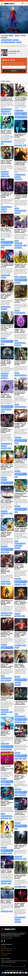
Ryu (2, 615)
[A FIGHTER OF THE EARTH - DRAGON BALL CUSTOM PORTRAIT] (20, 593)
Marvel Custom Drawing (7, 40)
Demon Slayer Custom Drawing (19, 440)
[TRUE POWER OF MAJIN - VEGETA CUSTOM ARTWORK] (20, 656)
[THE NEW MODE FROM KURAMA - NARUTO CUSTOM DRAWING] (20, 520)
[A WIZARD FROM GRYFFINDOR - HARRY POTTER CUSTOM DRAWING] (7, 624)
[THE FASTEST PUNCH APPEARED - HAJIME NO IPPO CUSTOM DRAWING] (20, 624)
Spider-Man (3, 211)
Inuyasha (17, 208)
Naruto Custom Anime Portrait (6, 406)
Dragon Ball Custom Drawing (19, 474)
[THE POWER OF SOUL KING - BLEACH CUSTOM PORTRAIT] (7, 220)
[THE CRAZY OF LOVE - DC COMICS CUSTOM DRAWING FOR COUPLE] (7, 90)
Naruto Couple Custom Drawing (20, 280)
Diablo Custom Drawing (6, 678)
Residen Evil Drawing (5, 307)
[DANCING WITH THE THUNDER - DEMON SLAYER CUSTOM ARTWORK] (20, 415)
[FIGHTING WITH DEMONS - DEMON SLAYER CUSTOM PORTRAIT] (20, 767)
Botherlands (3, 778)
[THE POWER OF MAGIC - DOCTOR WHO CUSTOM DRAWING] (20, 803)
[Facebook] (4, 941)
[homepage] (8, 3)
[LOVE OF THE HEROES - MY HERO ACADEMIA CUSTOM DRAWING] (20, 90)
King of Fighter (4, 375)
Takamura (17, 647)
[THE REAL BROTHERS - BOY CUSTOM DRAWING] (20, 867)
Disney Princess (18, 247)
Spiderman (19, 42)
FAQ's (2, 952)
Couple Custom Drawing (6, 109)
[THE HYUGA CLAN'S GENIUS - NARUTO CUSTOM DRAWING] (7, 122)
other (24, 145)
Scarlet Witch (17, 922)
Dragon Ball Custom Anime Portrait (6, 850)
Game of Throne (4, 174)
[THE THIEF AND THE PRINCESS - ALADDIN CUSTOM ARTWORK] (20, 221)
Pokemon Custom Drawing (20, 375)
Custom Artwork (18, 243)
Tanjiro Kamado (22, 795)
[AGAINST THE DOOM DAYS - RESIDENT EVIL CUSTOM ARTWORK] (7, 286)
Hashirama (17, 310)
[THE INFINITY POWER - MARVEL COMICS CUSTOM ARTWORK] (20, 154)
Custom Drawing (18, 145)
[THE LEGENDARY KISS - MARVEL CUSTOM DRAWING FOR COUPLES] (7, 185)
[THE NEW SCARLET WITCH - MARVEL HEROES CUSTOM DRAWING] (20, 895)
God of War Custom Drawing (5, 341)
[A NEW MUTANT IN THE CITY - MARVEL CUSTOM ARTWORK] (7, 862)
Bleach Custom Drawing (6, 245)
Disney (24, 245)
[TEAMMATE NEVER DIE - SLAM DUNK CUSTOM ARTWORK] (7, 689)
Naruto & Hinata (22, 277)
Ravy (2, 515)
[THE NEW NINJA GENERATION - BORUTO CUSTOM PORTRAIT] (7, 723)
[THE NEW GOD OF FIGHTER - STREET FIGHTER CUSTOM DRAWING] (7, 352)
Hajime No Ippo (18, 645)
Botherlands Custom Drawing (5, 781)
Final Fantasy (4, 480)
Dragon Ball (17, 471)
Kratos (2, 344)
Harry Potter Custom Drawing (5, 647)
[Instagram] (2, 941)
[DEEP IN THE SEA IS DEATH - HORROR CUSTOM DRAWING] (7, 892)
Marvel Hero (15, 40)
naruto (16, 277)
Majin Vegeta (17, 685)
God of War (3, 338)
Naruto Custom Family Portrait (19, 719)
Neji (2, 144)
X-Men (9, 448)
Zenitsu (16, 443)
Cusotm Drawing (4, 373)
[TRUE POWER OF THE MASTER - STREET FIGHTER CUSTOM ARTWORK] (7, 592)
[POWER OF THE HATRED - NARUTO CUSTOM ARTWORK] (20, 321)
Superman (3, 277)
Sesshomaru (17, 213)
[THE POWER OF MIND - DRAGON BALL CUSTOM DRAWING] (20, 452)
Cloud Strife (3, 477)
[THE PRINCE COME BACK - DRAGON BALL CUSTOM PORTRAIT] (7, 827)
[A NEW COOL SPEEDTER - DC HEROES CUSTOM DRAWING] (7, 560)
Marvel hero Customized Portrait (8, 42)
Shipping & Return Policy (6, 948)
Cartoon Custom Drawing (6, 816)
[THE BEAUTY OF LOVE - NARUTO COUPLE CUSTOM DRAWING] (20, 256)
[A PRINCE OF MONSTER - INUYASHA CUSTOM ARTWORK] (20, 187)
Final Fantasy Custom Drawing (5, 483)
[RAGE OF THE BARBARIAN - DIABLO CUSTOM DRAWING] (7, 656)
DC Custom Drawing (5, 111)
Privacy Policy (4, 955)
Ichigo (2, 247)
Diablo (2, 676)
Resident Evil (4, 309)
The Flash (8, 583)
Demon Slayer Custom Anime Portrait (19, 792)
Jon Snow (3, 176)
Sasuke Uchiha (18, 345)
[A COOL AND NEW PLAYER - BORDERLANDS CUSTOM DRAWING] (7, 758)
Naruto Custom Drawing (6, 141)
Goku (16, 477)
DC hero (3, 583)
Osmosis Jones (4, 818)
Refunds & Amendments (6, 950)
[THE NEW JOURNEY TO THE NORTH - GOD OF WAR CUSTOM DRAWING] (7, 317)
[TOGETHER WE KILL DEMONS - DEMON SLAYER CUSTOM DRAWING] (7, 524)
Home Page (3, 947)
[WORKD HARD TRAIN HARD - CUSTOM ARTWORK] (20, 837)
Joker (9, 113)
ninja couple (17, 282)
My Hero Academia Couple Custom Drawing (20, 113)
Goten (24, 758)
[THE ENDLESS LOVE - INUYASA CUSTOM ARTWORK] (20, 384)
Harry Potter (3, 644)
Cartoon (3, 813)
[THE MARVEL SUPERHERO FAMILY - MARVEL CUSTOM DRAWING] (7, 420)
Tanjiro (2, 552)
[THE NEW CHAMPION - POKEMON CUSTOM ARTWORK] (20, 353)
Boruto (2, 743)
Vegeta (9, 853)
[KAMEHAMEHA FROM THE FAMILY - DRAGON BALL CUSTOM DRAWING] (20, 730)
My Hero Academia (19, 110)
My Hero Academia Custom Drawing (20, 117)
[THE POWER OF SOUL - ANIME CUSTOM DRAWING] (20, 126)
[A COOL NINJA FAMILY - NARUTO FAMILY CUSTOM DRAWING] (20, 693)
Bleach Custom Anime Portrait (5, 242)
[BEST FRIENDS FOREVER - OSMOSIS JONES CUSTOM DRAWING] (7, 793)
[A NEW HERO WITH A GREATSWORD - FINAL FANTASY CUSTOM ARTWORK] (7, 457)
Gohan (16, 758)
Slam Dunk (3, 714)
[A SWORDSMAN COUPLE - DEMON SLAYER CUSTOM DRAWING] (20, 556)
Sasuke (2, 411)
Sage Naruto (17, 548)
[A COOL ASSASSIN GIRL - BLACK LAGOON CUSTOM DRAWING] (7, 492)
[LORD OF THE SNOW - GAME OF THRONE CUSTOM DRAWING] (7, 152)
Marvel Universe (18, 179)
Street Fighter (4, 378)
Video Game (7, 680)
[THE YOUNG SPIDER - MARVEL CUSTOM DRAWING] (14, 20)
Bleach (2, 239)
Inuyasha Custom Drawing (20, 210)
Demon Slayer (18, 437)
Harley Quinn (4, 113)
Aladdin (16, 241)
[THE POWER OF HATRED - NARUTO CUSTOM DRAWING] (7, 386)
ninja (24, 722)
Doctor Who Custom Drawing (19, 826)
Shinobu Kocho (18, 584)
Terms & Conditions (5, 953)
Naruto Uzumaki (18, 546)
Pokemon (17, 373)
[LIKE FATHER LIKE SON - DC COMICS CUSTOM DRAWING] (7, 256)
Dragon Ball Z (18, 616)
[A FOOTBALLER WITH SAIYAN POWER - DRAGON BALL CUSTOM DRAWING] (20, 485)
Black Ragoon (4, 511)
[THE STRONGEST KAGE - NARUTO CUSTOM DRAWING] (20, 291)
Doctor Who (17, 823)
